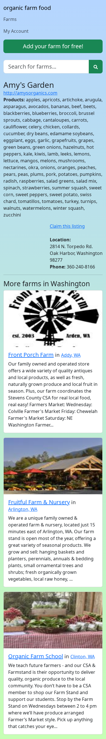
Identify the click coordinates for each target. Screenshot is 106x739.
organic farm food (27, 8)
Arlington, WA (22, 509)
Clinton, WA (82, 656)
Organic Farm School (35, 656)
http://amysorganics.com (30, 93)
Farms (10, 19)
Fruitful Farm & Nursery (39, 502)
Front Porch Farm (31, 354)
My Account (16, 31)
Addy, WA (71, 355)
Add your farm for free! (53, 46)
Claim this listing (67, 226)
